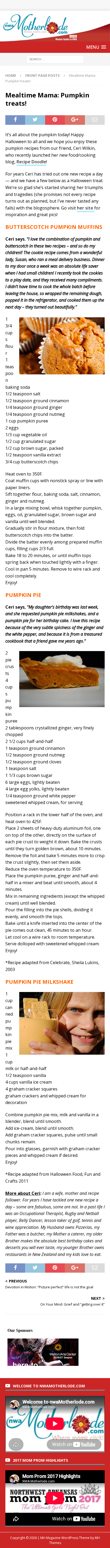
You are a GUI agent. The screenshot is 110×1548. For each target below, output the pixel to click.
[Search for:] (55, 59)
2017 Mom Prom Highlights (40, 1460)
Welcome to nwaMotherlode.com (49, 1385)
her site (85, 208)
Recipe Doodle (31, 162)
